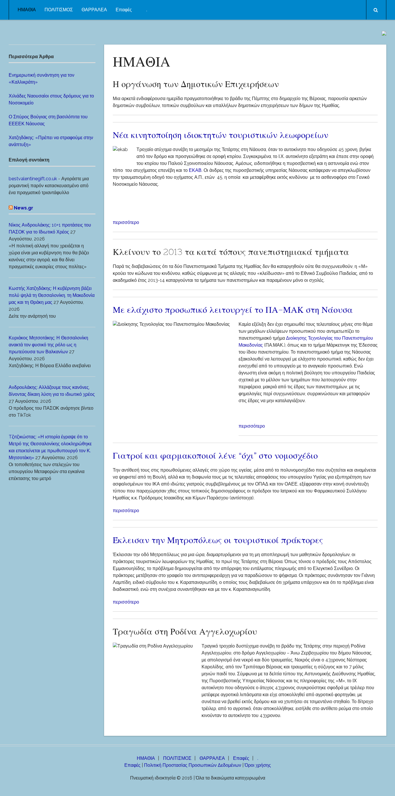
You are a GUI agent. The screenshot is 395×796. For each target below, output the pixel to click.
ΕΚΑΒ (195, 170)
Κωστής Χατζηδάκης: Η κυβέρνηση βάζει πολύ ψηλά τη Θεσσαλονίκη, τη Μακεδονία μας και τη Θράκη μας (52, 295)
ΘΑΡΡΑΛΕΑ (94, 9)
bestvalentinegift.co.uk (33, 178)
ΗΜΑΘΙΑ (27, 9)
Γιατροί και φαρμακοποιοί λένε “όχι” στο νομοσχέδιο (215, 455)
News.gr (23, 208)
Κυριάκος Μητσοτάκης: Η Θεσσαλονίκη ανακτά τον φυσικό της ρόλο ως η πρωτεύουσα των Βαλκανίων (48, 344)
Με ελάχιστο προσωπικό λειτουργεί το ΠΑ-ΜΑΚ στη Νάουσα (233, 310)
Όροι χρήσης (258, 765)
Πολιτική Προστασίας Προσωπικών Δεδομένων (192, 765)
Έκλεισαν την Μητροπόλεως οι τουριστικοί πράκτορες (218, 540)
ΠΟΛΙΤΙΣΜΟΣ (59, 9)
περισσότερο (126, 222)
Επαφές (124, 9)
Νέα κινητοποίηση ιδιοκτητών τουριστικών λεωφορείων (220, 135)
